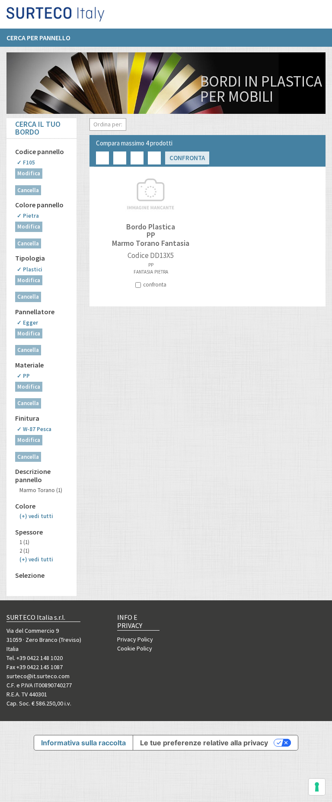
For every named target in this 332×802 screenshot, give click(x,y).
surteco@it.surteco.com (38, 676)
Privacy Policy (135, 639)
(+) (36, 516)
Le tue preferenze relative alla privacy (204, 742)
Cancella (28, 190)
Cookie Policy (134, 648)
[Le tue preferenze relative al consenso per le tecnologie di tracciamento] (317, 787)
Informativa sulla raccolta (83, 742)
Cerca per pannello (38, 37)
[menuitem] (42, 37)
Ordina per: (107, 124)
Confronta (187, 158)
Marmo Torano (40, 490)
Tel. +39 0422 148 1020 (34, 658)
